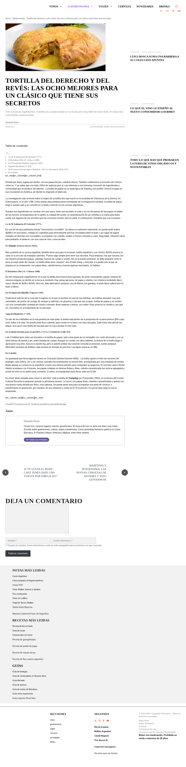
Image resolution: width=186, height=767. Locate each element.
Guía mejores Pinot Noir (24, 698)
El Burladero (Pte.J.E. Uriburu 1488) (23, 160)
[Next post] (125, 472)
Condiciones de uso (147, 729)
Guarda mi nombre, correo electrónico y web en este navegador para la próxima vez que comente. (55, 545)
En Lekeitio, (13, 172)
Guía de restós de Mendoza (24, 689)
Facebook (51, 404)
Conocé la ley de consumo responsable (157, 732)
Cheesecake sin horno (22, 635)
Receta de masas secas (24, 652)
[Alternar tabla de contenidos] (7, 154)
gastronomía (55, 724)
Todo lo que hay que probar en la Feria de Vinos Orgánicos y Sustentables (154, 163)
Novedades (144, 6)
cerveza (53, 733)
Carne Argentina (19, 576)
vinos (52, 720)
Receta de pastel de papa (24, 646)
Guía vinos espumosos (22, 693)
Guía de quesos (19, 685)
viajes (52, 729)
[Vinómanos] (17, 6)
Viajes (104, 6)
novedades (55, 737)
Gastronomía (78, 6)
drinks (52, 742)
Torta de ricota (18, 630)
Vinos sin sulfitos (19, 598)
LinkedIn (42, 404)
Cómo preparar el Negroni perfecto (27, 580)
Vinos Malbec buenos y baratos (26, 589)
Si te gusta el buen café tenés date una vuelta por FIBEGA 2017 (40, 472)
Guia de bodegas (20, 671)
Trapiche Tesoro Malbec (23, 603)
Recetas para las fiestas (106, 753)
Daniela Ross (12, 122)
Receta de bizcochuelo (22, 626)
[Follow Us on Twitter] (95, 720)
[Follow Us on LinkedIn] (107, 720)
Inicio (8, 18)
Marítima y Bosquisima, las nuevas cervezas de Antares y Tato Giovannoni (91, 472)
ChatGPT (10, 404)
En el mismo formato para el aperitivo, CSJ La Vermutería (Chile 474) (38, 169)
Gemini (25, 404)
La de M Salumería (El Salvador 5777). (25, 157)
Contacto (143, 726)
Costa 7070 (17, 585)
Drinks (164, 6)
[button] (176, 6)
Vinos (53, 6)
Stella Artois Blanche (22, 607)
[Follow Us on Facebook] (103, 720)
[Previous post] (5, 472)
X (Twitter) (33, 404)
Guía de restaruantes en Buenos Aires (29, 676)
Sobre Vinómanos (146, 723)
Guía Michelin (18, 680)
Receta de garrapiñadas (24, 639)
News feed (144, 721)
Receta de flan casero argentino (27, 659)
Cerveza (124, 6)
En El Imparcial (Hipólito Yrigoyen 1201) (25, 163)
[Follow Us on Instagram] (99, 720)
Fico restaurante (19, 594)
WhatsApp (61, 404)
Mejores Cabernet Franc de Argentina (30, 614)
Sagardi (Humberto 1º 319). (20, 166)
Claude (18, 404)
